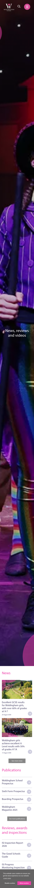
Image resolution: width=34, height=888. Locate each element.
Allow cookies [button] (24, 883)
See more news (17, 761)
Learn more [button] (7, 878)
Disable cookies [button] (10, 883)
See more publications (17, 819)
